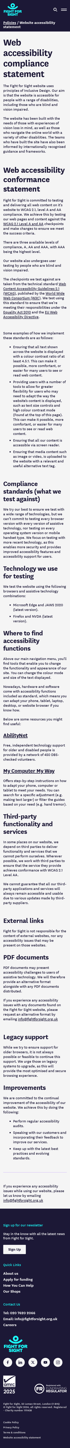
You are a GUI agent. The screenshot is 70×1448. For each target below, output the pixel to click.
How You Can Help (18, 1285)
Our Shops (11, 1291)
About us (10, 1273)
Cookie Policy (11, 1422)
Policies (9, 22)
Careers (10, 1325)
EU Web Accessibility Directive (30, 314)
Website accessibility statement (22, 1437)
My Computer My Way (29, 770)
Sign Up (14, 1249)
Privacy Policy (11, 1427)
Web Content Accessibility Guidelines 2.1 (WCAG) (34, 289)
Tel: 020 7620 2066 (19, 1313)
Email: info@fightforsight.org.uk (30, 1319)
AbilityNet (15, 735)
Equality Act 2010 (17, 312)
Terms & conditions (14, 1432)
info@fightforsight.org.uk (38, 1019)
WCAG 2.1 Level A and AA (23, 223)
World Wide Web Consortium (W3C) (34, 296)
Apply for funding (18, 1279)
